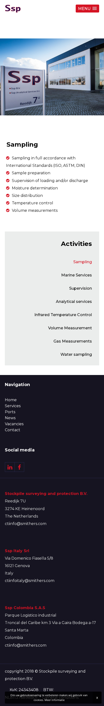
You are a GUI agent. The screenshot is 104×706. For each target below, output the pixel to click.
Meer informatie (55, 700)
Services (13, 406)
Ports (10, 412)
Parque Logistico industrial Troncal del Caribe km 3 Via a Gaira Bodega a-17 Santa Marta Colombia (50, 623)
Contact (12, 430)
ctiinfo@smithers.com (25, 523)
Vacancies (14, 424)
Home (11, 400)
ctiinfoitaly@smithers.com (29, 580)
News (10, 418)
